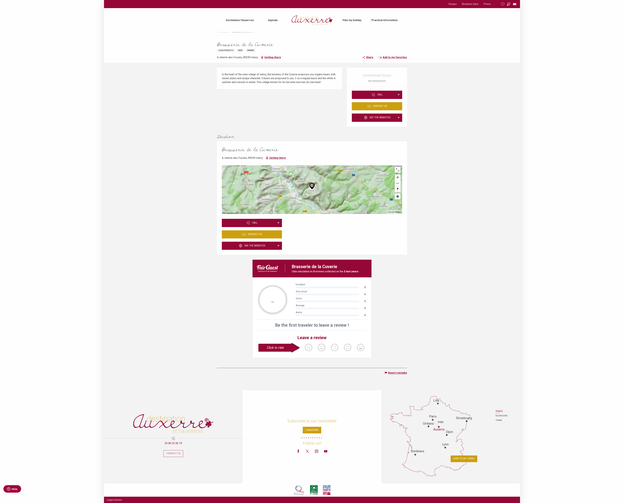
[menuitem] (240, 20)
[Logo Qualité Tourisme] (299, 490)
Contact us (173, 453)
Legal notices (114, 499)
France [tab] (499, 411)
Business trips (470, 4)
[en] (514, 4)
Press (487, 4)
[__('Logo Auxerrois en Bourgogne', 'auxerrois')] (173, 423)
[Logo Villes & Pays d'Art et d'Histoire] (326, 490)
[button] (508, 4)
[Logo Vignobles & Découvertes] (313, 490)
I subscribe (312, 430)
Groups (452, 4)
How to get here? (464, 458)
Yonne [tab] (499, 420)
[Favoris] (503, 4)
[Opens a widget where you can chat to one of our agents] (12, 489)
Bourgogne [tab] (500, 416)
